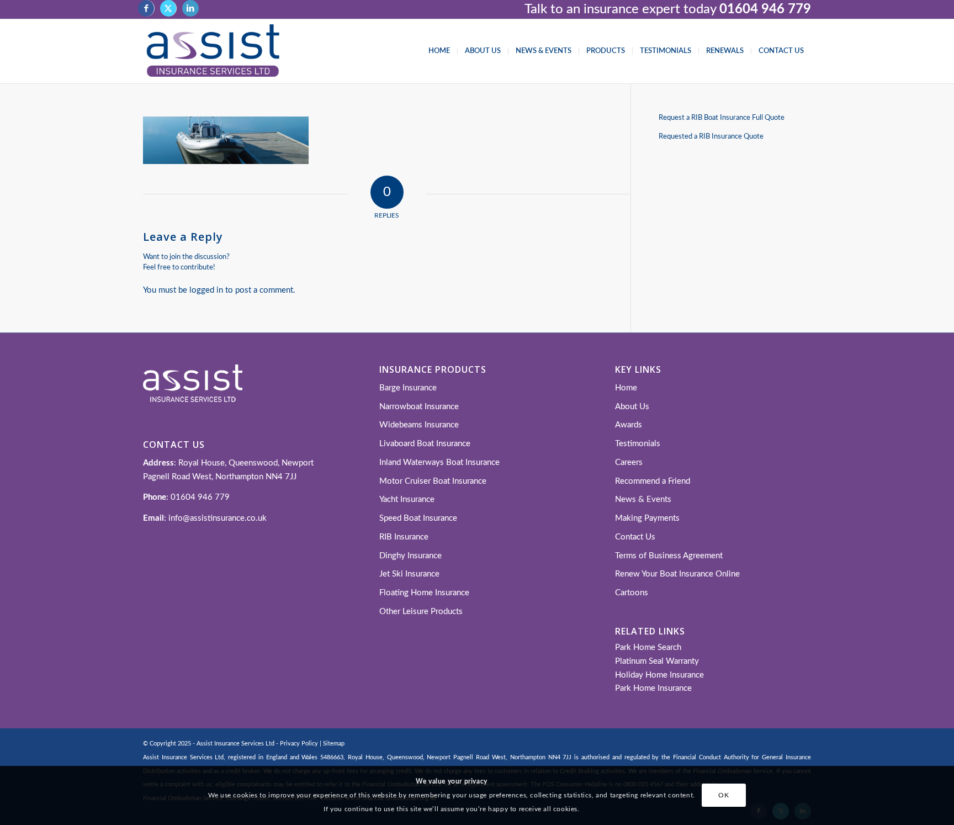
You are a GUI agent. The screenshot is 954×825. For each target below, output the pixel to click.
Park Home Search (648, 647)
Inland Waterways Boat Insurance (439, 462)
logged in (206, 290)
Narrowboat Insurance (419, 407)
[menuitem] (439, 51)
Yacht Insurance (406, 499)
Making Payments (647, 518)
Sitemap (333, 744)
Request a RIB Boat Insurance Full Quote (722, 117)
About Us (632, 407)
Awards (628, 425)
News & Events (643, 499)
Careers (629, 462)
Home (626, 388)
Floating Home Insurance (424, 593)
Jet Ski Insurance (409, 574)
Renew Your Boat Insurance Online (677, 574)
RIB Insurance (403, 537)
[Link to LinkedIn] (190, 8)
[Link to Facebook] (146, 8)
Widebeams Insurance (419, 425)
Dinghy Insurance (410, 556)
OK (723, 795)
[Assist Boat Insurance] (213, 51)
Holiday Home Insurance (659, 675)
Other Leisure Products (421, 611)
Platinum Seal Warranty (657, 661)
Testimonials (637, 444)
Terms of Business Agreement (669, 556)
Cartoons (631, 593)
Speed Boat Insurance (418, 518)
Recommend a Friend (652, 481)
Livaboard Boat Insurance (424, 444)
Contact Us (635, 537)
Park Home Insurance (653, 688)
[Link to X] (168, 8)
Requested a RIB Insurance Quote (711, 136)
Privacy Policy (299, 744)
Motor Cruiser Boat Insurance (432, 481)
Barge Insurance (408, 388)
